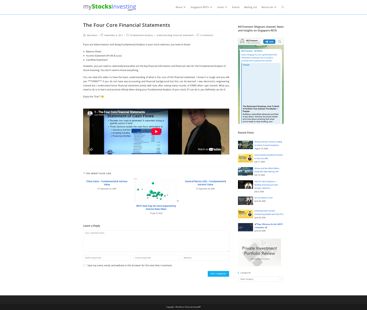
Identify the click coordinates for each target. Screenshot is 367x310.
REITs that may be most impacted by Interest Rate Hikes (156, 207)
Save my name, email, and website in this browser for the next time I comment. (129, 265)
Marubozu (92, 35)
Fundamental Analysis (141, 35)
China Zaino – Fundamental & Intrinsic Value (107, 183)
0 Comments (206, 35)
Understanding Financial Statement (175, 35)
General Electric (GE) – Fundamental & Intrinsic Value (205, 183)
